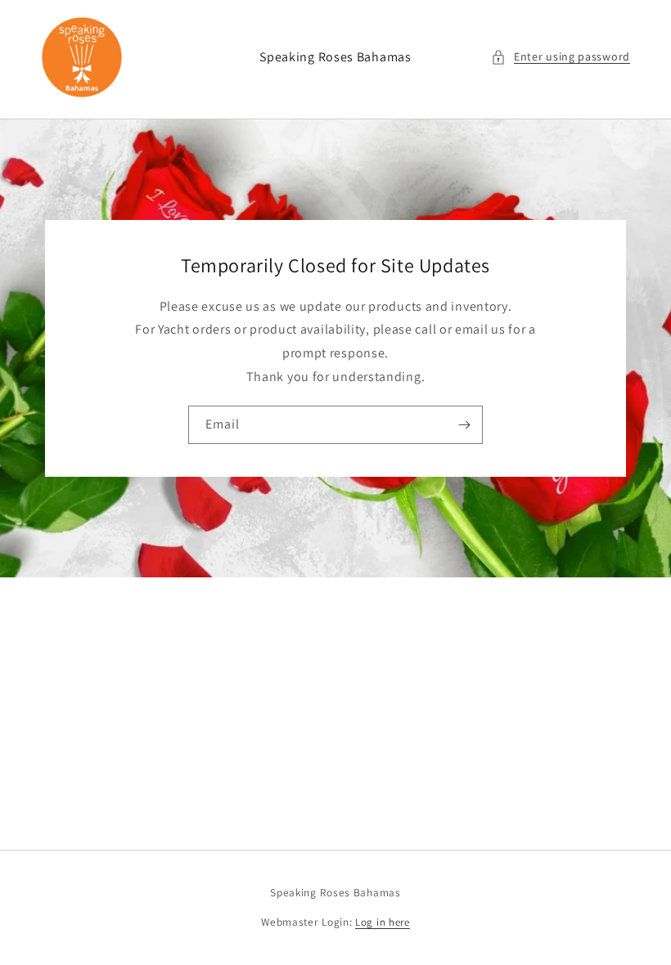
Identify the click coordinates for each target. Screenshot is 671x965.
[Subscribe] (464, 425)
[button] (560, 57)
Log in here (382, 922)
